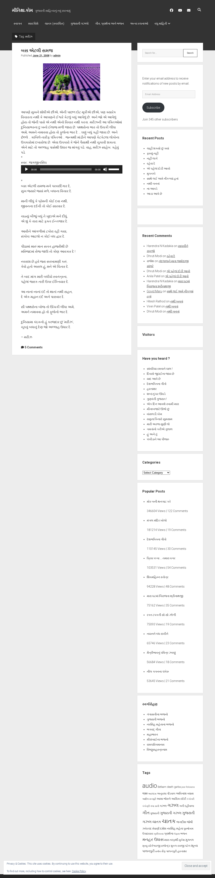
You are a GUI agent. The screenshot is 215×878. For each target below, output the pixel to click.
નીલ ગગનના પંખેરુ (158, 671)
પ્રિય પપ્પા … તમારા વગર (161, 558)
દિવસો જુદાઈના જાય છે (160, 373)
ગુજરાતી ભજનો (156, 719)
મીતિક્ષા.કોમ (22, 10)
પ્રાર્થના (168, 833)
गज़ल (145, 793)
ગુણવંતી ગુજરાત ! (157, 399)
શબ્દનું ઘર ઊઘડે (156, 394)
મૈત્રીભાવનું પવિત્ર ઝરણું (161, 652)
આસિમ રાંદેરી (178, 798)
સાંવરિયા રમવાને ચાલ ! (160, 368)
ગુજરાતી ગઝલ (170, 813)
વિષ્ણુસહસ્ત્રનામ (157, 749)
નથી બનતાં (153, 183)
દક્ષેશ (163, 828)
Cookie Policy (79, 871)
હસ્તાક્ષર (152, 389)
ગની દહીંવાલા (186, 805)
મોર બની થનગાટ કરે (159, 501)
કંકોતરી (190, 799)
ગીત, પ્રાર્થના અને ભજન (109, 23)
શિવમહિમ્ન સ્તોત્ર (157, 577)
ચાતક (156, 822)
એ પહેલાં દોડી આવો (158, 168)
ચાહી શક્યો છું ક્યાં (158, 148)
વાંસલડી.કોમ (154, 414)
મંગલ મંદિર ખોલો (157, 520)
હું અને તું (152, 434)
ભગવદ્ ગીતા (154, 729)
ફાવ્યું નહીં (153, 153)
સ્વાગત (18, 23)
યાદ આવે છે (154, 378)
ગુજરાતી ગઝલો (80, 23)
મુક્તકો (151, 173)
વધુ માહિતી (161, 23)
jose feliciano (188, 787)
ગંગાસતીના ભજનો (157, 714)
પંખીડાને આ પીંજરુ (158, 439)
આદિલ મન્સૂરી (149, 799)
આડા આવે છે (154, 193)
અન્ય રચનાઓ (139, 23)
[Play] (26, 169)
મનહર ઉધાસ (153, 839)
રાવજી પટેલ (183, 845)
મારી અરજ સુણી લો (158, 424)
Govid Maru (154, 291)
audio (149, 785)
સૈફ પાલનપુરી (169, 851)
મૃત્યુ (145, 845)
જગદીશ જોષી (184, 822)
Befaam (162, 786)
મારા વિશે (33, 23)
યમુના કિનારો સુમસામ (159, 419)
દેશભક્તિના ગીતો (156, 383)
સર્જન (158, 851)
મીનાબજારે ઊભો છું (158, 409)
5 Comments (34, 347)
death (170, 786)
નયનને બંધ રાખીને (157, 633)
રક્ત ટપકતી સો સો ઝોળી (161, 615)
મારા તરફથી (171, 839)
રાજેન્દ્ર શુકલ (169, 845)
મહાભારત (152, 734)
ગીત (145, 812)
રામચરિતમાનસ (155, 744)
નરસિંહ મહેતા (175, 828)
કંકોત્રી (146, 806)
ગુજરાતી (154, 813)
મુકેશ (182, 839)
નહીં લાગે (152, 158)
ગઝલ (163, 805)
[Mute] (105, 169)
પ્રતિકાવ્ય (159, 833)
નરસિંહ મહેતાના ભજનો (160, 724)
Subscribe (153, 107)
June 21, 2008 (41, 55)
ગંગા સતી (154, 806)
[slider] (114, 169)
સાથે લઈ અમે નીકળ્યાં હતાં (162, 178)
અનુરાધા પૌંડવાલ (166, 793)
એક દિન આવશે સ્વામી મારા (163, 404)
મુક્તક (189, 840)
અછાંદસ (152, 793)
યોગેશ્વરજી (154, 845)
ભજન (183, 833)
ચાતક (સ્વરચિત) (54, 23)
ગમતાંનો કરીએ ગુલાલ (160, 429)
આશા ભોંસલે (164, 798)
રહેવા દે (151, 163)
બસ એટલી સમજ (37, 50)
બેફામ (177, 833)
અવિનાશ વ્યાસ (185, 793)
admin (56, 55)
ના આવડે (152, 188)
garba (177, 786)
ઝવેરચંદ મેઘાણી (151, 828)
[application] (72, 169)
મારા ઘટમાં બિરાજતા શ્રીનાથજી (165, 596)
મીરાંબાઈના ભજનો (157, 739)
